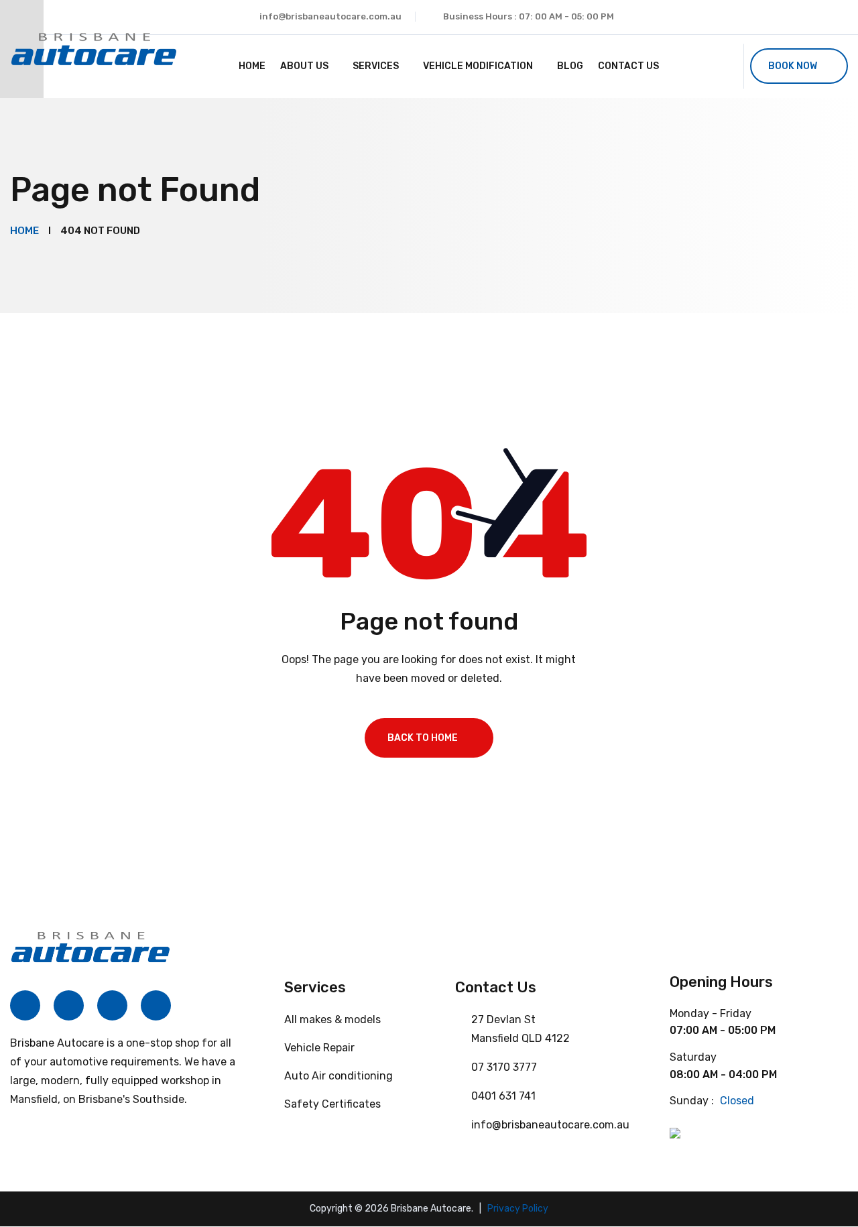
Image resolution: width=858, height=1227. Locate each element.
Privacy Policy (517, 1208)
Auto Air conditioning (338, 1075)
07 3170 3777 (504, 1067)
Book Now (792, 66)
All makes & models (332, 1019)
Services (376, 66)
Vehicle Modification (478, 66)
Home (252, 66)
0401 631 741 (503, 1096)
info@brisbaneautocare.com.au (330, 16)
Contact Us (628, 66)
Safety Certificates (332, 1104)
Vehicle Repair (319, 1047)
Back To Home (422, 738)
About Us (304, 66)
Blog (570, 66)
